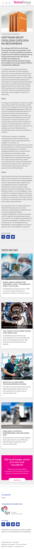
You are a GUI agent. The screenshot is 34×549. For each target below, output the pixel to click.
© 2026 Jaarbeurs (6, 542)
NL (7, 3)
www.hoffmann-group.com (15, 109)
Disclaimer (16, 542)
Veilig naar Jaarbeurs (7, 546)
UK (9, 3)
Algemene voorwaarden (8, 544)
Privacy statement (21, 544)
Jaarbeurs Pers (19, 546)
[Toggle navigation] (3, 3)
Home (3, 497)
